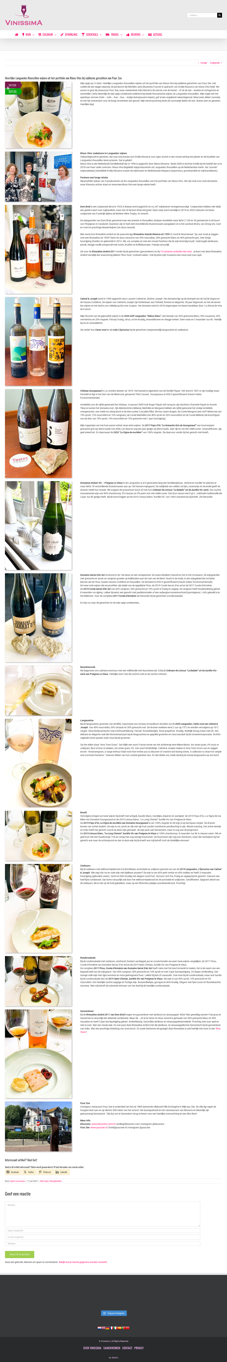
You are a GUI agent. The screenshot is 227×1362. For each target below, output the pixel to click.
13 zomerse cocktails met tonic (176, 251)
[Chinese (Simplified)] (127, 1327)
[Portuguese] (123, 1327)
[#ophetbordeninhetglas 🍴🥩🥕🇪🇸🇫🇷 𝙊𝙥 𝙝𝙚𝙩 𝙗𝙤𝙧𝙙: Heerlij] (70, 1296)
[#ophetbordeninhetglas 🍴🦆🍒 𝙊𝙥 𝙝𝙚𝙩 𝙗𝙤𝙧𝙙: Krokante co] (113, 1296)
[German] (108, 1327)
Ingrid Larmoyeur (17, 1181)
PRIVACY (139, 1348)
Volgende (215, 63)
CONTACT (127, 1348)
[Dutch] (100, 1327)
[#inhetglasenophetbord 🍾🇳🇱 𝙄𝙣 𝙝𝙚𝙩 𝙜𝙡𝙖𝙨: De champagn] (157, 1296)
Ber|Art (115, 1358)
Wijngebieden (56, 1181)
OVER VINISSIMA (92, 1348)
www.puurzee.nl (98, 1127)
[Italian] (115, 1327)
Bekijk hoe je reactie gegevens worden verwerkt (83, 1262)
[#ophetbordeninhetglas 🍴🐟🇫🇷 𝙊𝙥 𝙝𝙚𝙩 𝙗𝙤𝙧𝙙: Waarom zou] (26, 1296)
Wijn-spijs (44, 1181)
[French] (112, 1327)
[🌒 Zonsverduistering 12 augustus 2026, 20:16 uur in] (201, 1296)
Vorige (203, 63)
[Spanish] (119, 1327)
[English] (104, 1327)
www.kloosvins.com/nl (103, 1124)
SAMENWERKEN (111, 1348)
